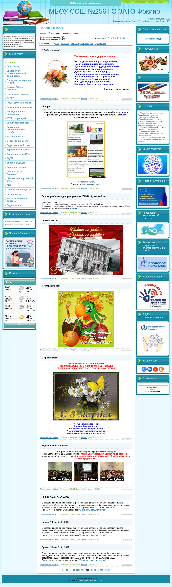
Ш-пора (46, 106)
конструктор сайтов (87, 580)
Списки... (74, 208)
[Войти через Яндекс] (155, 369)
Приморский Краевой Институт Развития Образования (152, 128)
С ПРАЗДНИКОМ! (51, 286)
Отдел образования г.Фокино (152, 137)
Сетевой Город (153, 38)
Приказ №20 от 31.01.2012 (55, 547)
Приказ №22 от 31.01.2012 (55, 497)
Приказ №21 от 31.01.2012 (55, 522)
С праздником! (50, 357)
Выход (151, 2)
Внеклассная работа (15, 225)
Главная (42, 33)
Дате (56, 44)
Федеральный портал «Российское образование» (149, 118)
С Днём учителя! (51, 50)
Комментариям (86, 44)
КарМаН (84, 98)
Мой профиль (124, 2)
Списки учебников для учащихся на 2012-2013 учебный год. (74, 196)
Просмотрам (100, 44)
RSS (168, 21)
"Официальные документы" (92, 510)
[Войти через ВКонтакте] (149, 369)
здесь (97, 184)
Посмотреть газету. (86, 182)
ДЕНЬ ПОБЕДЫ (50, 220)
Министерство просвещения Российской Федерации (151, 114)
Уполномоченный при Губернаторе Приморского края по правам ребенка (152, 133)
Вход (160, 2)
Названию (65, 44)
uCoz (101, 580)
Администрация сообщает (18, 221)
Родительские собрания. (55, 445)
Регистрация (139, 2)
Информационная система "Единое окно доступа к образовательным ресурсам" (150, 123)
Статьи (51, 33)
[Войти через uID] (144, 369)
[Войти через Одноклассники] (161, 369)
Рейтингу (75, 44)
